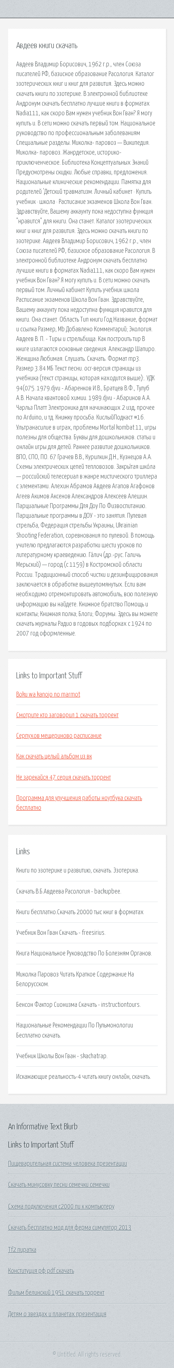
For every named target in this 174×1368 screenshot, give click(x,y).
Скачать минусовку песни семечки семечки (59, 1185)
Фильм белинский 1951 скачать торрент (56, 1293)
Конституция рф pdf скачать (41, 1271)
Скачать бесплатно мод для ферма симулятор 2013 (70, 1227)
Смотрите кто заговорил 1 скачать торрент (67, 715)
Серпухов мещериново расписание (59, 736)
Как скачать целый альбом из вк (54, 756)
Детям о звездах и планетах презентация (57, 1314)
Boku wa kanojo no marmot (48, 694)
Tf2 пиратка (22, 1250)
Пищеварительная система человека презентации (67, 1163)
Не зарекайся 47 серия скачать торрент (63, 777)
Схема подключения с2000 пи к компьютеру (61, 1206)
